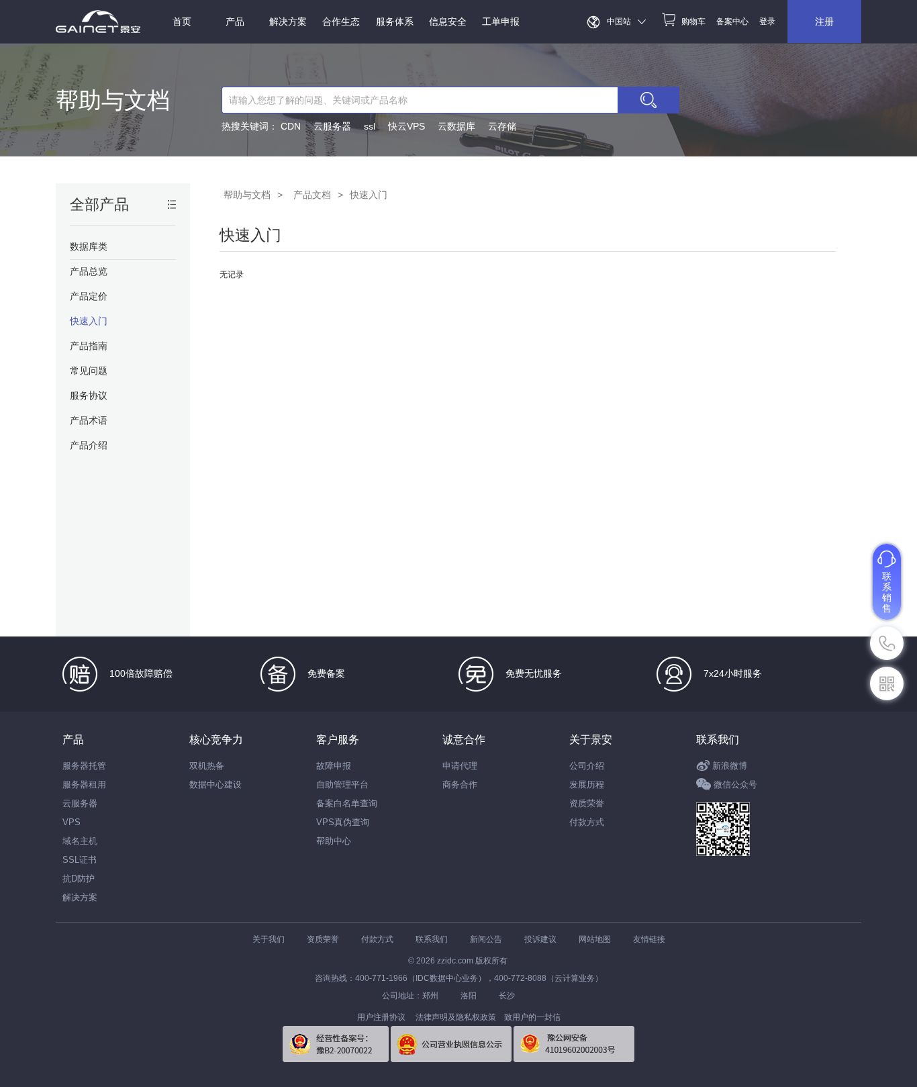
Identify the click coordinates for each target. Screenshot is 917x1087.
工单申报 (501, 21)
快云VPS (406, 126)
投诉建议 (540, 939)
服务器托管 (84, 766)
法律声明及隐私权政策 (456, 1017)
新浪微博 (729, 766)
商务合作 (459, 784)
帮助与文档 (113, 100)
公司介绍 (586, 766)
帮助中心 (333, 841)
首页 (182, 21)
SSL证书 (79, 860)
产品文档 (312, 194)
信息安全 (448, 21)
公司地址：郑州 (410, 995)
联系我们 (717, 739)
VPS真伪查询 (342, 822)
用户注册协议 (381, 1017)
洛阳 (469, 995)
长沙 (507, 995)
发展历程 (586, 784)
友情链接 (649, 939)
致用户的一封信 (532, 1017)
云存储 (502, 126)
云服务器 (332, 126)
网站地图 (595, 939)
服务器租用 (84, 784)
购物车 (693, 21)
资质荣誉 (586, 803)
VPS (71, 822)
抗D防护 (78, 878)
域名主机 (79, 841)
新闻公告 (486, 939)
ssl (369, 126)
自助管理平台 (342, 784)
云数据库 (456, 126)
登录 (767, 21)
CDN (291, 126)
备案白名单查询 (346, 803)
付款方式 (586, 822)
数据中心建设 (215, 784)
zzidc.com (455, 960)
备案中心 (732, 21)
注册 (824, 21)
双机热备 (206, 766)
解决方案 (79, 897)
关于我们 (268, 939)
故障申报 (333, 766)
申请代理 (459, 766)
